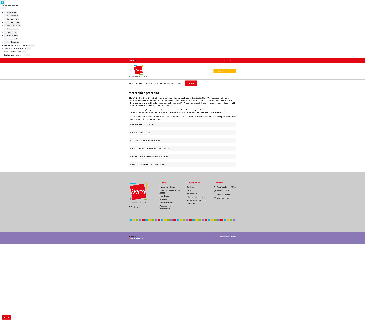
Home (131, 83)
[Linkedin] (140, 207)
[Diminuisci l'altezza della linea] (23, 52)
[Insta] (131, 207)
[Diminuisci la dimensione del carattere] (28, 48)
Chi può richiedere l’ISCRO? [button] (143, 125)
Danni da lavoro (165, 196)
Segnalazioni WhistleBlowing (197, 200)
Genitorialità (164, 199)
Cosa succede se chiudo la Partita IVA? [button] (148, 165)
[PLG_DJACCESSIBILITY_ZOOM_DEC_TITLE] (32, 45)
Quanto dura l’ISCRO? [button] (141, 133)
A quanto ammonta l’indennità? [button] (146, 141)
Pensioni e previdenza (167, 187)
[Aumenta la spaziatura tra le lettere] (29, 55)
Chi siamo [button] (138, 83)
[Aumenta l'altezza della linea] (25, 52)
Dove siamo (191, 83)
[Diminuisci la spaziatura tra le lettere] (27, 55)
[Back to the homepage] (138, 71)
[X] (233, 60)
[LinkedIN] (235, 60)
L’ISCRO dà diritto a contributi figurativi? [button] (150, 149)
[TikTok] (230, 60)
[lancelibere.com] (154, 238)
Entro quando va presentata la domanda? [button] (150, 157)
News (156, 83)
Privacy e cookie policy (228, 237)
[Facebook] (129, 207)
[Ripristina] (1, 8)
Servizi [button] (147, 83)
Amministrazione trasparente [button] (170, 83)
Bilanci (189, 190)
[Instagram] (227, 60)
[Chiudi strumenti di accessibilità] (4, 8)
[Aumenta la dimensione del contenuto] (34, 45)
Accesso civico (192, 194)
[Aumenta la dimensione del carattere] (30, 48)
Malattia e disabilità (166, 203)
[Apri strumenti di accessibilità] (2, 2)
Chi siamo (190, 187)
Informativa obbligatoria (196, 197)
